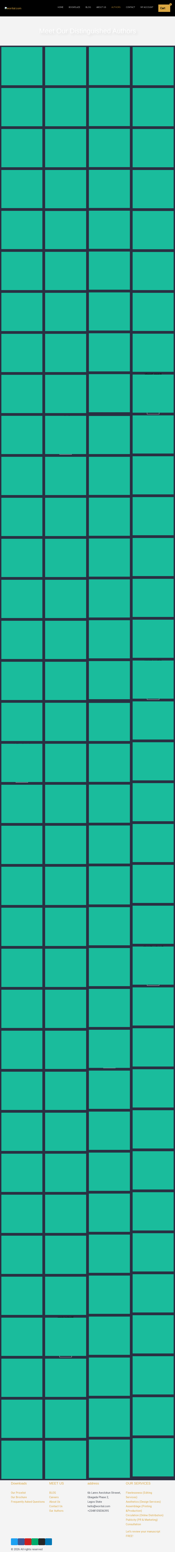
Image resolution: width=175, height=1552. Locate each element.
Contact (130, 7)
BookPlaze (74, 7)
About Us (101, 7)
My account (147, 7)
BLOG (88, 7)
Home (60, 7)
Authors (115, 7)
